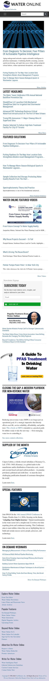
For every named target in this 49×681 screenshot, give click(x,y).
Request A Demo (7, 648)
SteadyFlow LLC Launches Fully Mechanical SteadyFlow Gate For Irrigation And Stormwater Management (21, 104)
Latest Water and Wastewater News (13, 602)
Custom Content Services (10, 667)
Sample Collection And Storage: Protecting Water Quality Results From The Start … (22, 178)
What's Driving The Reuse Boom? (16, 252)
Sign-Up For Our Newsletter (11, 637)
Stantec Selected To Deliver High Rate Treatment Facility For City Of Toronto (22, 126)
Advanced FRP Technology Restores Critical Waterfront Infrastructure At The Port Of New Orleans (24, 112)
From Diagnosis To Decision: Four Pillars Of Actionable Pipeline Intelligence (24, 53)
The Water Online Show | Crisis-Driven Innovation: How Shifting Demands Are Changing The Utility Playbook (23, 335)
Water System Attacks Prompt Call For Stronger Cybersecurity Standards (23, 330)
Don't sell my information (38, 678)
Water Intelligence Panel (10, 662)
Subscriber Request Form (22, 678)
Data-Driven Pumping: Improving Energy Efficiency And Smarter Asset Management (22, 559)
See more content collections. (12, 438)
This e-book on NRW (14, 428)
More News (42, 133)
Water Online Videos (8, 615)
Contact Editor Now (8, 670)
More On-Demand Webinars (37, 580)
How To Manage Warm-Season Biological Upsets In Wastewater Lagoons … (23, 167)
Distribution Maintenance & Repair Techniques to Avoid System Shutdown (23, 568)
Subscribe (13, 9)
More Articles (41, 87)
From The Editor (7, 597)
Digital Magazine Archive (10, 620)
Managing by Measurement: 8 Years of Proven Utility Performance (24, 551)
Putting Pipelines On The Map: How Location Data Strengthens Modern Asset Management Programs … (23, 156)
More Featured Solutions (38, 196)
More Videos (41, 276)
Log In (5, 9)
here (12, 482)
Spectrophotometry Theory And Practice (19, 188)
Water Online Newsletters (10, 600)
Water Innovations (8, 618)
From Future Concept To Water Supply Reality (21, 226)
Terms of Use (43, 676)
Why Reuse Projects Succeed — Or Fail (18, 239)
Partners (4, 639)
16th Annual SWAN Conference (28, 514)
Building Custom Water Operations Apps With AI (18, 564)
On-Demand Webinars (9, 613)
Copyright (5, 676)
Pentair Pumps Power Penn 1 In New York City (21, 265)
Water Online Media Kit (9, 651)
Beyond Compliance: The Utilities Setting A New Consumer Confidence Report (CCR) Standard (21, 341)
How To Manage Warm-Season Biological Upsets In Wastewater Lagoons (21, 79)
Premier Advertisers (8, 653)
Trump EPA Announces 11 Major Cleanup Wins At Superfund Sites (22, 119)
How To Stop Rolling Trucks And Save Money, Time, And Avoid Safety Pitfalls (23, 574)
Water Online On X (8, 632)
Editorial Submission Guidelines (12, 665)
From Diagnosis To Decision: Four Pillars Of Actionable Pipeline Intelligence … (24, 145)
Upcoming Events (7, 623)
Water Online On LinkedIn (10, 634)
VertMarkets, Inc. (21, 676)
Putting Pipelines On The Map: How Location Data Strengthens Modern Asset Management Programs (21, 74)
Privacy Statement (9, 678)
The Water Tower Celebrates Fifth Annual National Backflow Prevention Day (22, 96)
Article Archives (7, 605)
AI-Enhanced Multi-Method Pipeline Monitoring (17, 554)
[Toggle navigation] (5, 14)
